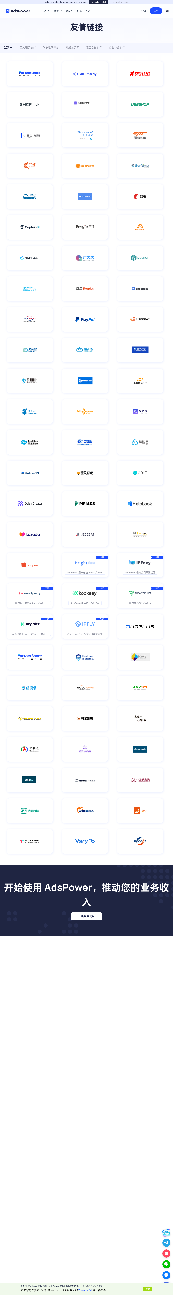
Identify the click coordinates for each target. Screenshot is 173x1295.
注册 (156, 10)
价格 (79, 5)
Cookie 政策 (85, 1290)
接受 (148, 1289)
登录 (143, 10)
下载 (87, 5)
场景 (56, 5)
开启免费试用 (86, 916)
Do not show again (120, 2)
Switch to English (98, 2)
